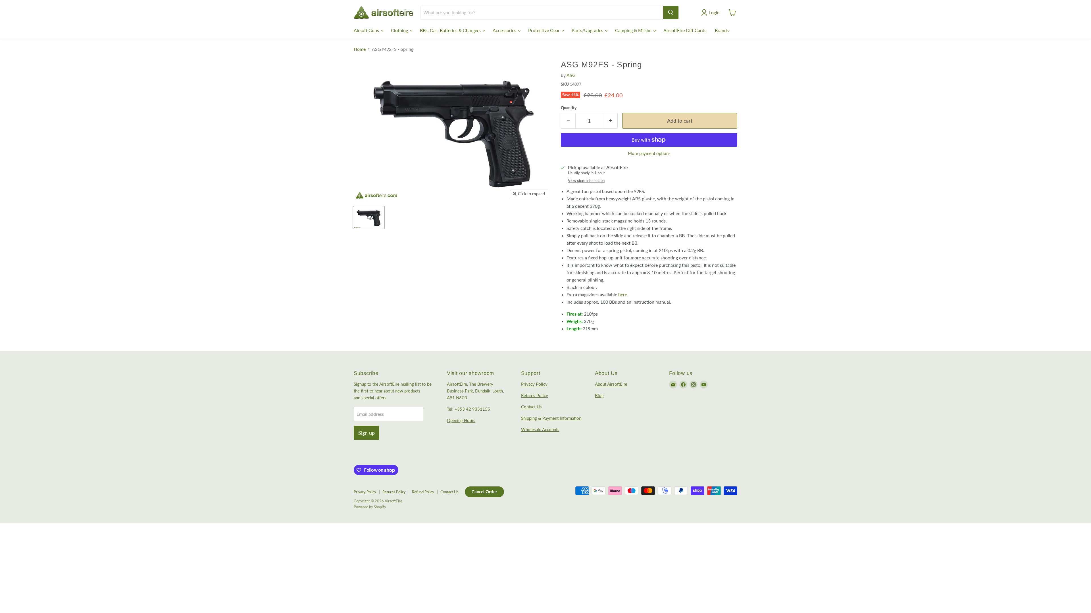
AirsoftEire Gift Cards (684, 30)
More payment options (649, 153)
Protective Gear (544, 30)
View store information (586, 181)
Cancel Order (484, 491)
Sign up (366, 433)
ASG (571, 75)
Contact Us (531, 406)
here (622, 294)
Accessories (505, 30)
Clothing (400, 30)
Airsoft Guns (367, 30)
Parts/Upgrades (588, 30)
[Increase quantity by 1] (610, 121)
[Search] (670, 12)
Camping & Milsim (634, 30)
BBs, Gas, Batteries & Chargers (451, 30)
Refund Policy (423, 492)
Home (360, 49)
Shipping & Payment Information (551, 418)
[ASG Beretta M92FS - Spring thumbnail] (368, 217)
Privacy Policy (534, 384)
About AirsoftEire (611, 384)
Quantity (568, 108)
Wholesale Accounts (540, 429)
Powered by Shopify (370, 507)
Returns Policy (534, 395)
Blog (599, 395)
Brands (722, 30)
